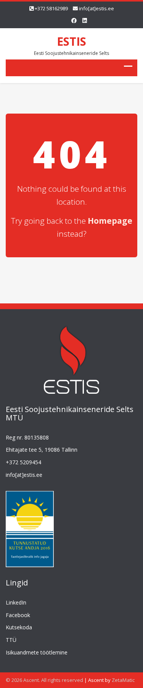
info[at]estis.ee (96, 8)
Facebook (18, 615)
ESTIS (71, 41)
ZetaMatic (123, 680)
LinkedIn (16, 602)
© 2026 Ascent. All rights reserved (44, 680)
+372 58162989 (51, 8)
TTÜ (11, 639)
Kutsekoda (19, 627)
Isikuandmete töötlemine (36, 652)
